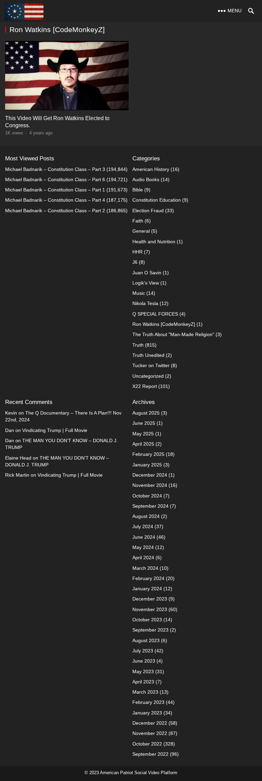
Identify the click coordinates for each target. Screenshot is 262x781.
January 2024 (147, 588)
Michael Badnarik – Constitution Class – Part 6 (55, 179)
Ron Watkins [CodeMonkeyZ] (163, 324)
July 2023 (142, 650)
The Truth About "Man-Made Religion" (173, 334)
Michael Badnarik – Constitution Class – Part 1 (55, 189)
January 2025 (147, 464)
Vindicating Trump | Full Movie (54, 430)
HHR (137, 252)
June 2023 (143, 661)
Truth (138, 345)
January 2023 (147, 712)
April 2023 (143, 681)
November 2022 (149, 733)
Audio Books (145, 179)
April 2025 (143, 444)
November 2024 (149, 485)
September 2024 (150, 506)
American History (150, 169)
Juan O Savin (146, 272)
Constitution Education (156, 200)
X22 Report (144, 386)
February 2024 (148, 578)
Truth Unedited (148, 355)
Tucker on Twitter (151, 365)
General (141, 231)
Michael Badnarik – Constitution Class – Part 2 (55, 210)
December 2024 (149, 475)
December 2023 (149, 599)
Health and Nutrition (153, 241)
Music (138, 293)
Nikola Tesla (145, 303)
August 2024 (146, 516)
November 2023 (149, 609)
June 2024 (143, 537)
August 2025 (146, 413)
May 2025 (143, 433)
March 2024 (145, 568)
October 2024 (147, 495)
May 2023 (143, 671)
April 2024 (143, 557)
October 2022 (147, 744)
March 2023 (145, 692)
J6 (134, 262)
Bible (137, 189)
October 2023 (147, 619)
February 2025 (148, 454)
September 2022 (150, 754)
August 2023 (146, 640)
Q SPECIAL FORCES (155, 314)
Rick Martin (17, 475)
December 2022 (149, 723)
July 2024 (142, 526)
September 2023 (150, 630)
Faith (137, 220)
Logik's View (145, 283)
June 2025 (143, 423)
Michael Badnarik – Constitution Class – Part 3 (55, 169)
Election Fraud (148, 210)
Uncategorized (148, 376)
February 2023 (148, 702)
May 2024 (143, 547)
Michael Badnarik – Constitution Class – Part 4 (55, 200)
